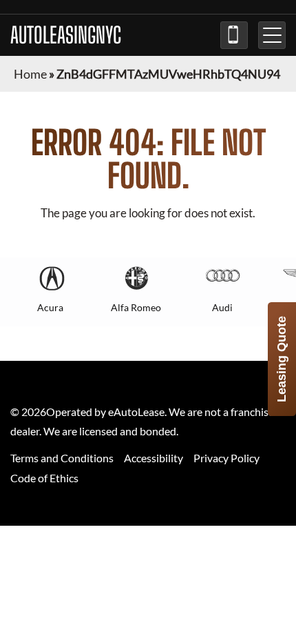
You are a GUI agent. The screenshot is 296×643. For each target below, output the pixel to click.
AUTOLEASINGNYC (65, 35)
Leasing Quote (281, 359)
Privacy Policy (226, 457)
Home (30, 73)
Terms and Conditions (62, 457)
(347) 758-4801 (234, 35)
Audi (222, 307)
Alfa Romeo (136, 307)
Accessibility (153, 457)
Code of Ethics (44, 477)
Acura (50, 307)
